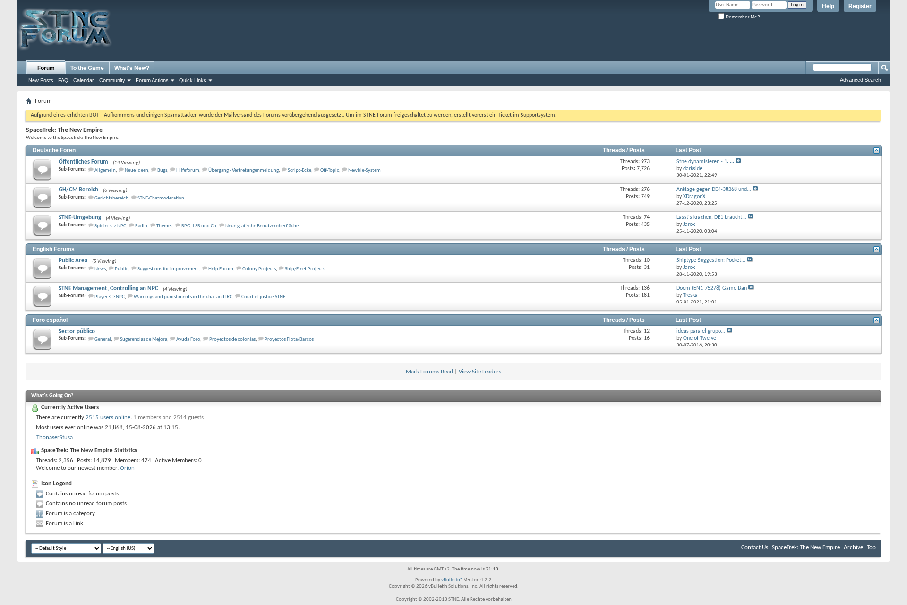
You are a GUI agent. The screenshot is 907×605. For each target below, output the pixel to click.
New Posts (40, 80)
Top (871, 547)
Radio (141, 226)
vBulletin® (452, 580)
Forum (46, 68)
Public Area (73, 261)
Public (121, 269)
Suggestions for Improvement (168, 269)
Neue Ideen (136, 170)
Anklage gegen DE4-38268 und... (713, 189)
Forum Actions (152, 80)
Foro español (50, 320)
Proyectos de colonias (232, 339)
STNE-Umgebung (80, 218)
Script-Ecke (299, 170)
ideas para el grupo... (700, 331)
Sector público (77, 331)
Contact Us (754, 547)
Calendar (83, 80)
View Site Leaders (480, 372)
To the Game (87, 68)
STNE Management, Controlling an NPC (108, 288)
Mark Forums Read (429, 372)
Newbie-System (364, 170)
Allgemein (105, 170)
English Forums (54, 249)
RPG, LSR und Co (198, 226)
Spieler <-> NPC (110, 226)
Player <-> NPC (109, 297)
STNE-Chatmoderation (160, 198)
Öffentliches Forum (83, 162)
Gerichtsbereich (111, 198)
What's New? (131, 68)
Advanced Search (860, 80)
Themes (164, 226)
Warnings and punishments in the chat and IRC (183, 297)
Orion (127, 468)
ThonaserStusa (54, 437)
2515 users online (108, 418)
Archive (853, 547)
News (100, 269)
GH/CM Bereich (78, 190)
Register (860, 6)
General (102, 339)
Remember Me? (742, 16)
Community (112, 80)
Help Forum (220, 269)
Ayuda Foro (188, 339)
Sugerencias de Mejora (143, 339)
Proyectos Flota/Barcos (289, 339)
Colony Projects (259, 269)
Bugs (162, 170)
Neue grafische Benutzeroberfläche (262, 226)
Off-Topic (329, 170)
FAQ (63, 80)
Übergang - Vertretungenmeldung (243, 170)
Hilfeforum (187, 170)
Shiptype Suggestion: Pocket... (710, 260)
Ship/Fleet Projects (305, 269)
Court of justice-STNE (263, 297)
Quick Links (192, 80)
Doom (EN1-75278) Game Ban (711, 288)
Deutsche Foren (54, 150)
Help (828, 6)
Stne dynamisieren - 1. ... (705, 161)
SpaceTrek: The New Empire (806, 547)
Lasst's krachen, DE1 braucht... (711, 217)
